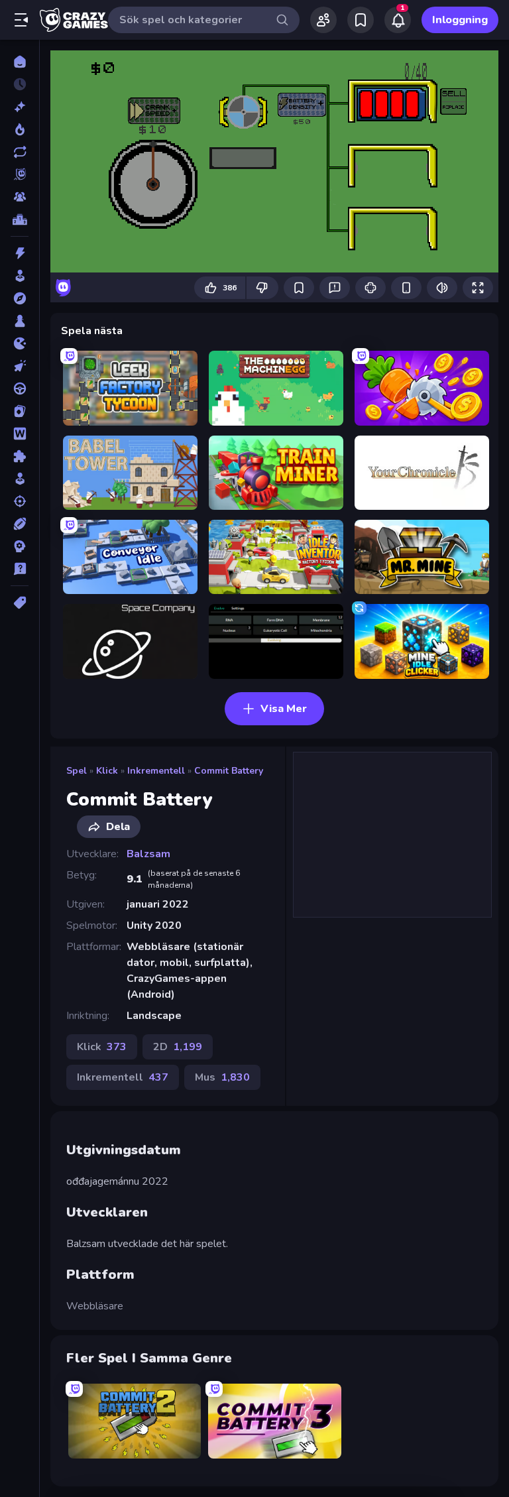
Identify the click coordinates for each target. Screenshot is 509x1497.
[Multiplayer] (19, 197)
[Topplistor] (19, 219)
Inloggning (460, 20)
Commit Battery (228, 770)
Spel (76, 770)
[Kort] (19, 411)
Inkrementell (156, 770)
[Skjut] (19, 501)
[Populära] (19, 129)
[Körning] (19, 388)
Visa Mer (283, 708)
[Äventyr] (19, 298)
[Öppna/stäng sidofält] (21, 20)
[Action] (19, 253)
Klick (107, 770)
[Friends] (323, 20)
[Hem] (19, 61)
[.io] (19, 343)
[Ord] (19, 433)
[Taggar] (19, 602)
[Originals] (19, 174)
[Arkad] (19, 276)
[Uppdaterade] (19, 152)
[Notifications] (397, 20)
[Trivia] (19, 569)
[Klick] (19, 366)
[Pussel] (19, 456)
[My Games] (360, 20)
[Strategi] (19, 546)
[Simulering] (19, 478)
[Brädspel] (19, 321)
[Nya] (19, 106)
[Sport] (19, 523)
